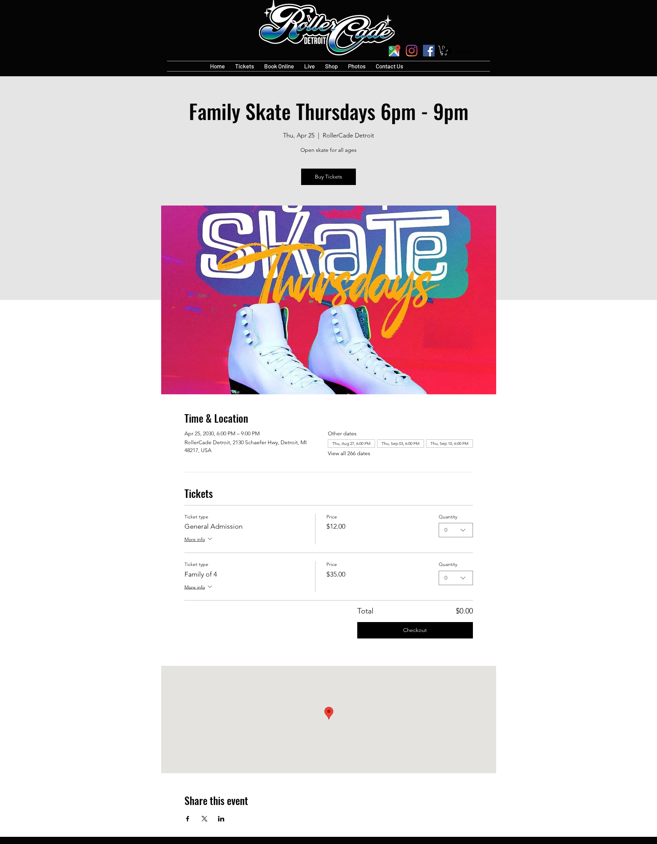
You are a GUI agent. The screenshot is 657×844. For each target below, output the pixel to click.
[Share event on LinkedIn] (221, 818)
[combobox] (456, 530)
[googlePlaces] (394, 50)
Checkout (415, 630)
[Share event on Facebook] (187, 818)
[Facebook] (429, 50)
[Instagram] (411, 50)
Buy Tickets (328, 176)
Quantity (448, 517)
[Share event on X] (204, 818)
